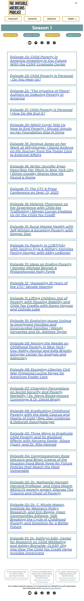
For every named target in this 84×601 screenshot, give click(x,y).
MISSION (51, 19)
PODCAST (13, 19)
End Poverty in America (16, 578)
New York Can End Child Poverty (42, 581)
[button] (76, 3)
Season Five (74, 35)
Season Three (31, 35)
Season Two (11, 35)
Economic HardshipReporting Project (67, 579)
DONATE (32, 19)
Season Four (52, 35)
